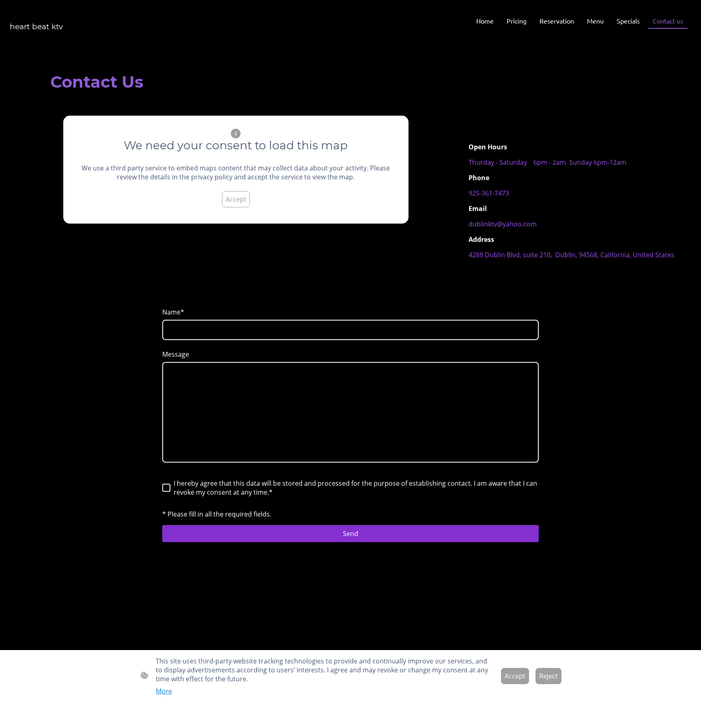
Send (350, 533)
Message (175, 354)
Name (173, 312)
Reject (548, 676)
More (164, 691)
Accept (236, 199)
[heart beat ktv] (64, 38)
